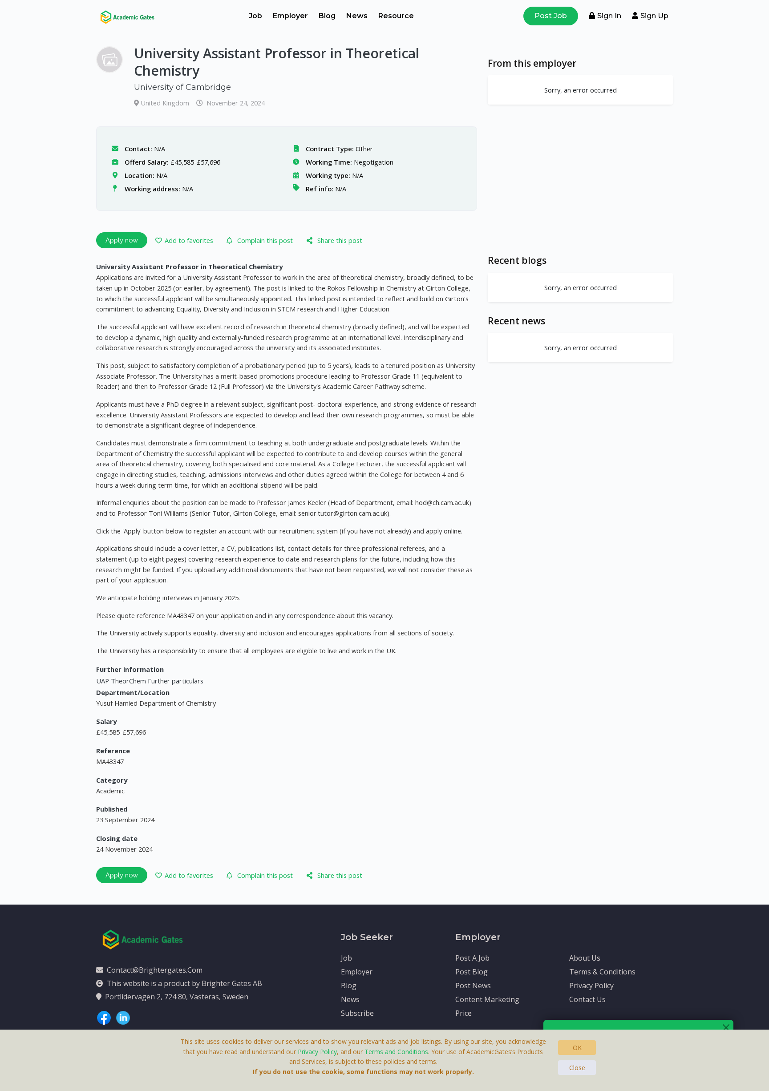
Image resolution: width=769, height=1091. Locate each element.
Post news (473, 985)
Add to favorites (189, 240)
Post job (550, 16)
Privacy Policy (591, 985)
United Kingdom (166, 102)
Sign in (609, 16)
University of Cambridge (182, 87)
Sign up (654, 16)
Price (463, 1013)
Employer (290, 16)
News (357, 16)
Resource (396, 16)
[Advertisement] (580, 179)
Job (255, 16)
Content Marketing (487, 999)
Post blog (471, 972)
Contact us (587, 999)
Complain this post (265, 240)
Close (577, 1067)
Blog (327, 16)
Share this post (339, 240)
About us (584, 958)
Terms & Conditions (602, 972)
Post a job (472, 958)
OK (577, 1047)
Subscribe (357, 1013)
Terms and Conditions (396, 1051)
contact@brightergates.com (154, 970)
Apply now (121, 240)
